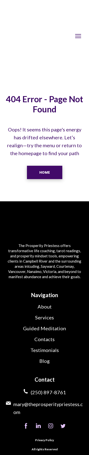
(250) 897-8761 (48, 392)
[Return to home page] (35, 36)
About (45, 307)
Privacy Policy (44, 440)
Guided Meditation (44, 328)
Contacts (44, 339)
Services (44, 317)
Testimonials (44, 350)
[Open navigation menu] (78, 36)
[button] (44, 172)
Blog (44, 361)
